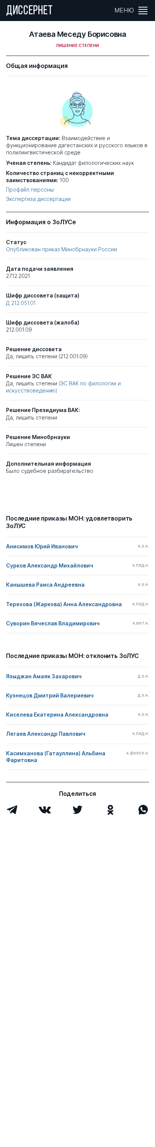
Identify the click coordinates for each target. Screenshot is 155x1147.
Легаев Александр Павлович (45, 733)
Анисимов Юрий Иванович (42, 546)
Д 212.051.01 (21, 303)
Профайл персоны (30, 190)
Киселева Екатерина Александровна (57, 714)
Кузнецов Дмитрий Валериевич (50, 695)
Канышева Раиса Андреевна (45, 584)
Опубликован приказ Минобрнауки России (61, 249)
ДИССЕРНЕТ (29, 11)
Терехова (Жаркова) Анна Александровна (64, 604)
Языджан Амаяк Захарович (44, 676)
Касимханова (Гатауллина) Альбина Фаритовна (55, 756)
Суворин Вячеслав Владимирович (53, 623)
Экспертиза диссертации (38, 199)
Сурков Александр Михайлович (49, 565)
